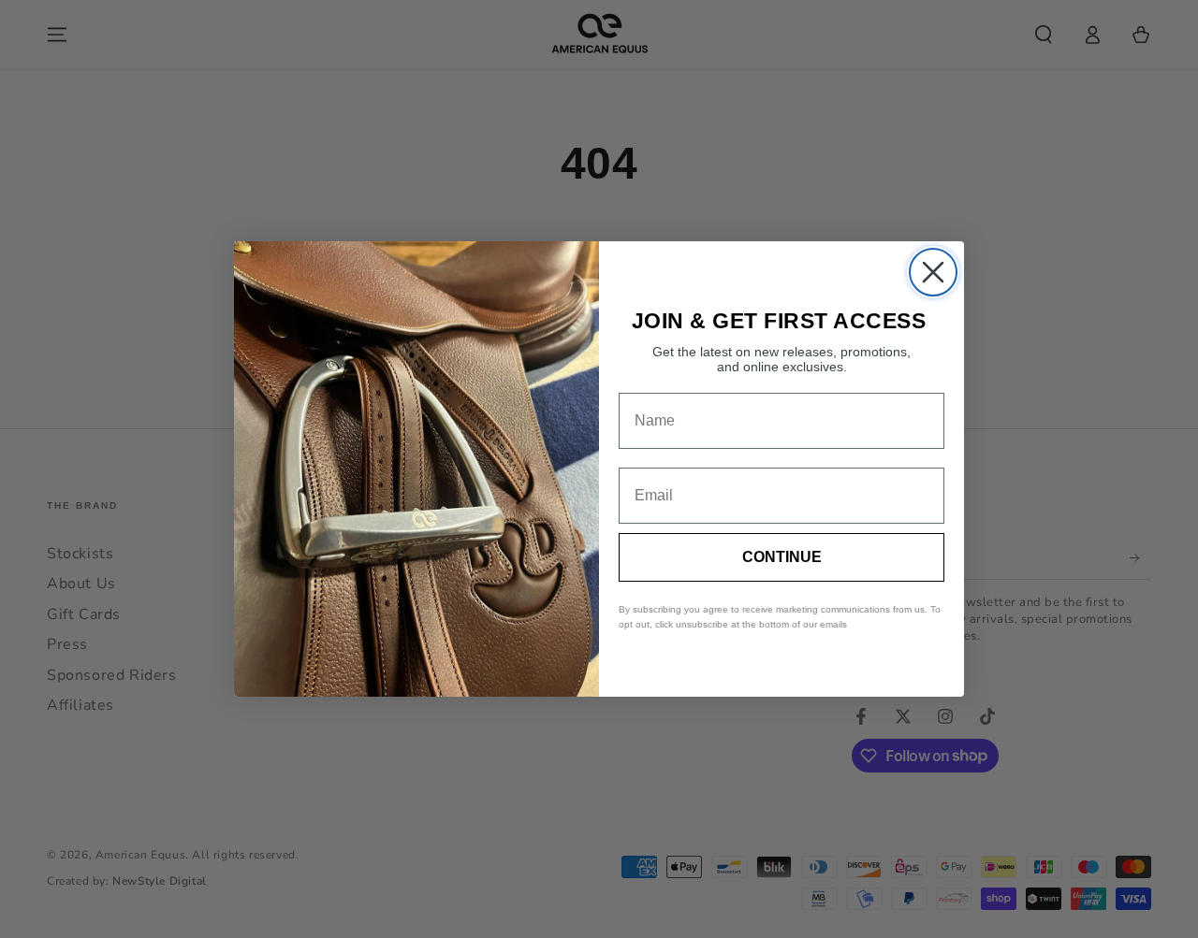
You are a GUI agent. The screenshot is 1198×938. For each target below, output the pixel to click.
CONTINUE (782, 557)
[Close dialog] (933, 272)
